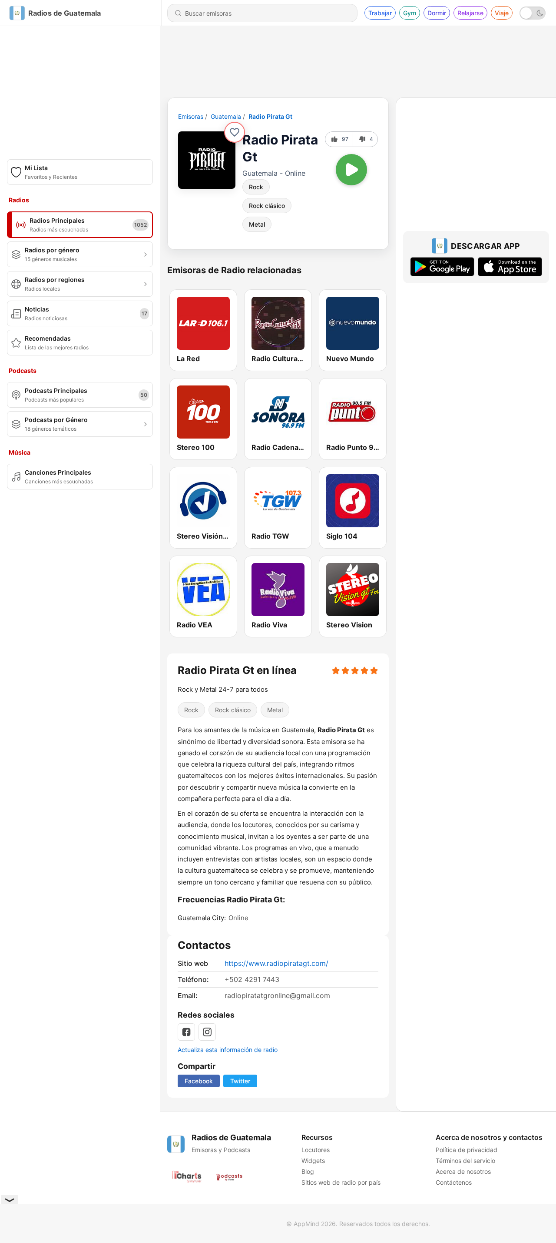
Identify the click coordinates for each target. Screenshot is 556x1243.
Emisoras (190, 116)
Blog (307, 1171)
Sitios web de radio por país (341, 1182)
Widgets (313, 1160)
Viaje (502, 13)
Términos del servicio (465, 1160)
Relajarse (470, 13)
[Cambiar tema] (533, 13)
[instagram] (207, 1032)
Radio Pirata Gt (270, 116)
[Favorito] (234, 132)
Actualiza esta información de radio (228, 1049)
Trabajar (380, 13)
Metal (257, 224)
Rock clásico (267, 205)
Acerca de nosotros (463, 1171)
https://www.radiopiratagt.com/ (276, 963)
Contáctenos (454, 1182)
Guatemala (226, 116)
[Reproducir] (351, 169)
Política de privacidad (466, 1149)
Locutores (315, 1149)
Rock (256, 187)
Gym (409, 13)
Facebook (199, 1081)
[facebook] (186, 1032)
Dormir (436, 13)
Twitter (240, 1081)
